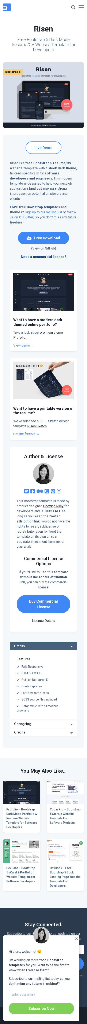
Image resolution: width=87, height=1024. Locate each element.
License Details (43, 621)
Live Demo (43, 147)
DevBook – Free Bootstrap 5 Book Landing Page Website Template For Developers (65, 876)
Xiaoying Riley (53, 506)
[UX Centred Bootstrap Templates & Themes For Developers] (7, 7)
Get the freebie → (26, 434)
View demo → (23, 345)
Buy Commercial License (43, 604)
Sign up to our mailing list (43, 212)
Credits (19, 732)
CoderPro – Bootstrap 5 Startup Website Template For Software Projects (65, 816)
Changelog (22, 724)
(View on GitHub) (43, 248)
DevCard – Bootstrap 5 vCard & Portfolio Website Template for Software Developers (20, 874)
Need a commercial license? (43, 257)
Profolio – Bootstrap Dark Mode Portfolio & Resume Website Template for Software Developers (21, 818)
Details (19, 646)
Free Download (46, 238)
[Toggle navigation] (81, 7)
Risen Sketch (37, 426)
